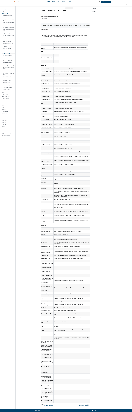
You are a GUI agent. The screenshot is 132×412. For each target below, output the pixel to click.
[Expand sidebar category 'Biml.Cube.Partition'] (14, 100)
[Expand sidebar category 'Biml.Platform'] (14, 119)
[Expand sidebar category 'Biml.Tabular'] (14, 128)
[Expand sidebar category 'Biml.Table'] (14, 126)
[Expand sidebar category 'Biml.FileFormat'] (14, 107)
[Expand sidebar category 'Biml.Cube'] (14, 93)
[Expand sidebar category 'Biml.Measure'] (14, 113)
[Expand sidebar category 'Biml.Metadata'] (14, 117)
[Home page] (42, 8)
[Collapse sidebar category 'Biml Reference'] (14, 8)
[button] (48, 1)
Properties (94, 11)
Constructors (94, 8)
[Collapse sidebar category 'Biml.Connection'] (14, 13)
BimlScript (33, 4)
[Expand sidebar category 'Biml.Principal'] (14, 120)
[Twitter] (95, 410)
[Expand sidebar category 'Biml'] (14, 11)
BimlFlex (17, 4)
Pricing (53, 1)
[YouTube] (92, 410)
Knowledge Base (44, 4)
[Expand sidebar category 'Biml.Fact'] (14, 106)
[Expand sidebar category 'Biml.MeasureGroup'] (14, 115)
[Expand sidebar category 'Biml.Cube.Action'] (14, 94)
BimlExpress (28, 4)
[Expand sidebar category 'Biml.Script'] (14, 124)
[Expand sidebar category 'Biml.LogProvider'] (14, 111)
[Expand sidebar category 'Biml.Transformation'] (14, 132)
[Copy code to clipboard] (89, 24)
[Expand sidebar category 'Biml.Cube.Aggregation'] (14, 96)
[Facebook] (96, 410)
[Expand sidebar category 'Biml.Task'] (14, 130)
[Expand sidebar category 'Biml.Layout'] (14, 109)
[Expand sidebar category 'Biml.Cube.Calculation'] (14, 98)
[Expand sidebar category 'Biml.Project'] (14, 122)
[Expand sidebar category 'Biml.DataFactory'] (14, 102)
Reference (38, 4)
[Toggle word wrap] (87, 24)
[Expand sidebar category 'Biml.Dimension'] (14, 104)
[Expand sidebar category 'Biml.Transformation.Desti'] (14, 134)
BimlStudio (23, 4)
